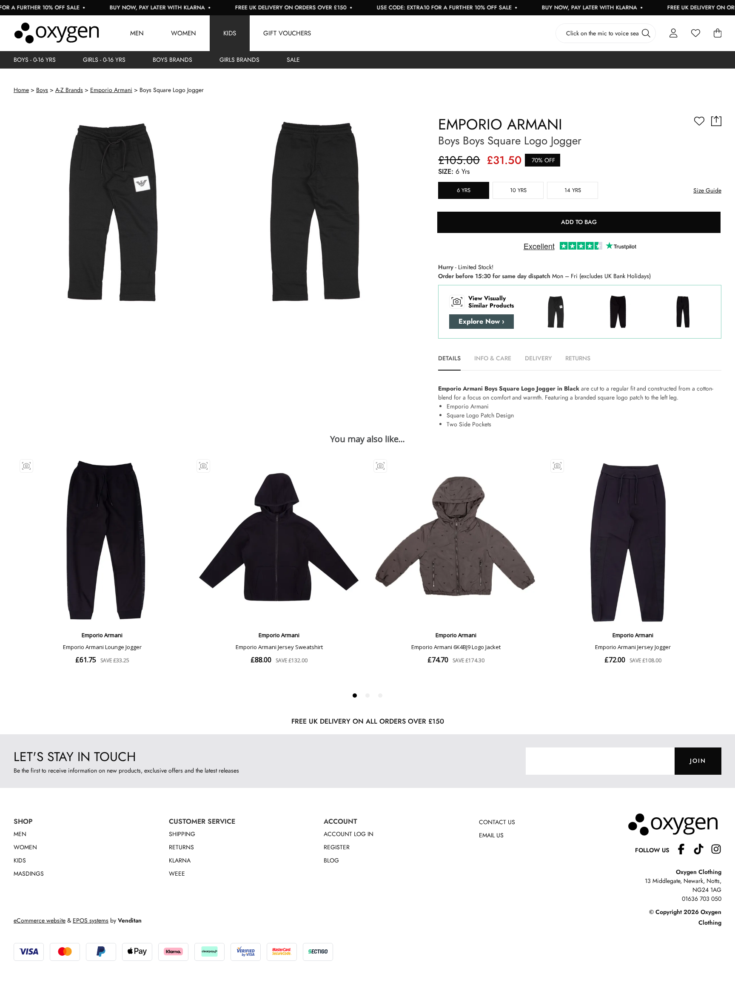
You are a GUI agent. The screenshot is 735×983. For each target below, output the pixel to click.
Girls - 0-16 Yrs (104, 59)
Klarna (180, 860)
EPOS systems (90, 920)
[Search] (646, 33)
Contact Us (497, 822)
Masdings (29, 873)
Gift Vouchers (287, 33)
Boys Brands (172, 59)
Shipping (182, 834)
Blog (331, 860)
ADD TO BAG (579, 222)
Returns (181, 847)
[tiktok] (702, 850)
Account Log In (348, 834)
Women (183, 33)
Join (698, 760)
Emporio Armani (111, 90)
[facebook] (684, 850)
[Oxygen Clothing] (57, 33)
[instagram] (716, 850)
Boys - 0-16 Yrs (35, 59)
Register (337, 847)
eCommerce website (40, 920)
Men (137, 33)
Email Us (491, 835)
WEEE (177, 873)
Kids (229, 33)
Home (21, 90)
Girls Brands (239, 59)
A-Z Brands (69, 90)
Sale (293, 59)
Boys (42, 90)
